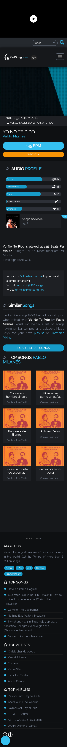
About (9, 568)
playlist (39, 333)
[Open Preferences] (5, 740)
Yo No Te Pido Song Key (29, 289)
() (22, 589)
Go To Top (32, 538)
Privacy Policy (13, 574)
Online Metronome (31, 276)
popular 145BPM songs (29, 285)
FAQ (20, 568)
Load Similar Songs (33, 348)
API (29, 568)
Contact (40, 568)
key (34, 57)
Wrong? (33, 154)
